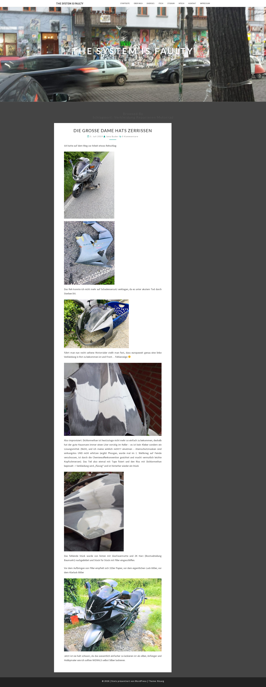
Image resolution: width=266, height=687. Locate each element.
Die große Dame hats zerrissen (112, 130)
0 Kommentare (130, 136)
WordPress (141, 681)
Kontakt (192, 3)
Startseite (125, 3)
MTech (181, 3)
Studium (171, 3)
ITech (161, 3)
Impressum (205, 3)
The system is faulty (69, 3)
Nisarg (160, 681)
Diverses (150, 3)
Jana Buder (112, 136)
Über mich (138, 3)
